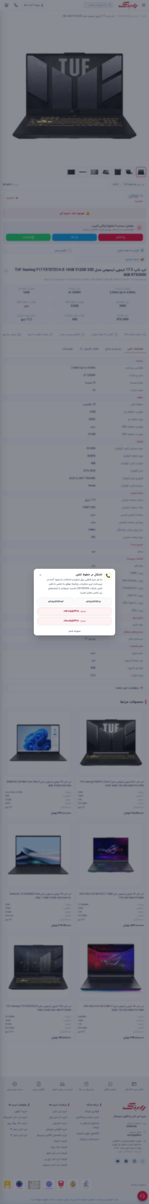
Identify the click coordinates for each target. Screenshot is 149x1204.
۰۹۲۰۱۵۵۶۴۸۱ (75, 611)
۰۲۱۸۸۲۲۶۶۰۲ (55, 602)
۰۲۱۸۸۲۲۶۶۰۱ (93, 602)
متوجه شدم (74, 631)
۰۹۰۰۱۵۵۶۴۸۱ (74, 621)
